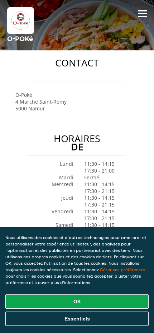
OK (77, 301)
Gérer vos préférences (122, 269)
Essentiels (77, 319)
